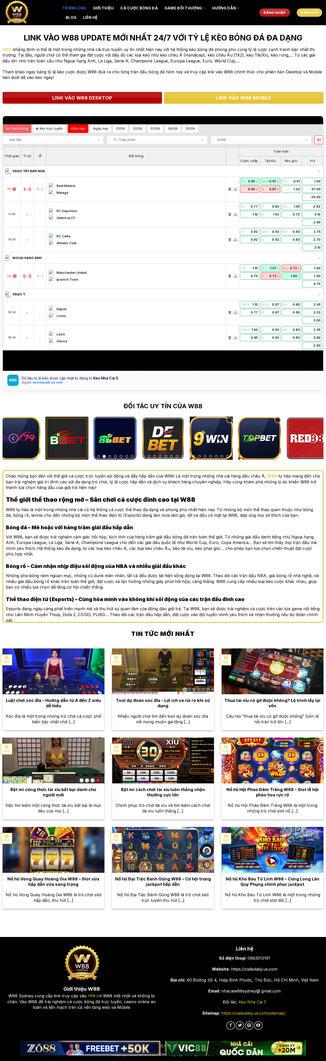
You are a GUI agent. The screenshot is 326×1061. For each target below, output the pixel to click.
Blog (71, 17)
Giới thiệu (103, 8)
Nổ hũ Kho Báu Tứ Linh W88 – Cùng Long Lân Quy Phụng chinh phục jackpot (272, 881)
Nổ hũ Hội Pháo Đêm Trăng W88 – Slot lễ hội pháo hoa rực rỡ (272, 792)
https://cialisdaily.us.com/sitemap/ (253, 1013)
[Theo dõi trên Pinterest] (249, 1025)
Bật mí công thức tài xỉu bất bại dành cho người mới (53, 792)
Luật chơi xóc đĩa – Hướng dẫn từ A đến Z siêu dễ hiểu (53, 703)
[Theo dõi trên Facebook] (230, 1025)
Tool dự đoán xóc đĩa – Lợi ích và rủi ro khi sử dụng (163, 703)
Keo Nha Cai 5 (252, 1001)
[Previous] (13, 438)
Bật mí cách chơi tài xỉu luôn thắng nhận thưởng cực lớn (163, 792)
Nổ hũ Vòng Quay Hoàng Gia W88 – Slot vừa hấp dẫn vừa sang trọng (53, 881)
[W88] (29, 12)
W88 (7, 49)
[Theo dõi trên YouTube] (258, 1025)
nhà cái (95, 995)
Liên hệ (90, 17)
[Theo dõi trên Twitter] (240, 1025)
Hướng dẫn (224, 8)
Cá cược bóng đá (139, 8)
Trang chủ (74, 8)
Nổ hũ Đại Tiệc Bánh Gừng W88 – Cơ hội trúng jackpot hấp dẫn (163, 881)
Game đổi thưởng (183, 8)
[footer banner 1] (90, 1048)
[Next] (312, 438)
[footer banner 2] (236, 1048)
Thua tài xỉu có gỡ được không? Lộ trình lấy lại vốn (272, 703)
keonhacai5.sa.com (47, 382)
